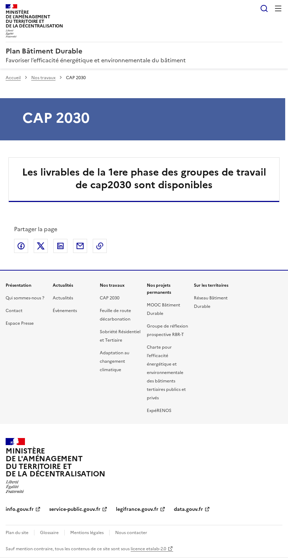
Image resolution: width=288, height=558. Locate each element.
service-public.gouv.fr (74, 509)
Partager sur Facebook (21, 246)
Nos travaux (43, 78)
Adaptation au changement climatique (114, 361)
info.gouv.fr (20, 509)
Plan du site (17, 533)
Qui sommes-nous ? (25, 298)
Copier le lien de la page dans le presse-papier (100, 246)
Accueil (13, 78)
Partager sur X (41, 246)
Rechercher (264, 8)
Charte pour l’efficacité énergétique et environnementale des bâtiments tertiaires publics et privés (166, 372)
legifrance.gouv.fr (137, 509)
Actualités (63, 298)
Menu (278, 8)
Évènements (65, 310)
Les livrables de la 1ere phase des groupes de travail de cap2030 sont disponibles (144, 178)
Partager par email (80, 246)
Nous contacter (131, 533)
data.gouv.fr (188, 509)
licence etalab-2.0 (148, 549)
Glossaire (49, 533)
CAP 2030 (109, 298)
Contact (14, 310)
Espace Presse (20, 323)
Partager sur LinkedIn (60, 246)
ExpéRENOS (159, 410)
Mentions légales (87, 533)
